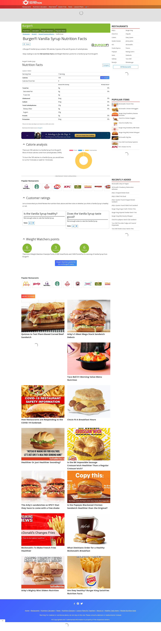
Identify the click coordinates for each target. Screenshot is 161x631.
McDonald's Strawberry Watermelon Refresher (123, 188)
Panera (128, 48)
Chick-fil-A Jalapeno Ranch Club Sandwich (124, 219)
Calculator (35, 31)
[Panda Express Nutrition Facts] (77, 284)
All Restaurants (125, 67)
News (70, 7)
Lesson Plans (78, 7)
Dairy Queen (129, 37)
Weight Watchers (47, 31)
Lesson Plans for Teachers (85, 611)
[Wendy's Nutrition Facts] (36, 284)
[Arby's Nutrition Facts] (47, 187)
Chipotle (128, 34)
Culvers (114, 37)
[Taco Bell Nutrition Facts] (26, 187)
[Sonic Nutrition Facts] (88, 284)
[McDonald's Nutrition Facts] (26, 284)
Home (27, 611)
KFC (113, 44)
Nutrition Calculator (40, 7)
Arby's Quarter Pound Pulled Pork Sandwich (125, 205)
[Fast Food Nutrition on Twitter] (81, 603)
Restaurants (26, 7)
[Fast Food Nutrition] (32, 2)
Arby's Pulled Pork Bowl (119, 196)
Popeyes (114, 52)
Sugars (25, 112)
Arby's (113, 30)
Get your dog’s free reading (85, 135)
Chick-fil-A (115, 34)
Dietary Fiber (27, 109)
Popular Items (60, 31)
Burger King (129, 30)
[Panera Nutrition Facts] (77, 187)
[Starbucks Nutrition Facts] (36, 187)
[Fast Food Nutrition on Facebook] (74, 603)
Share (27, 44)
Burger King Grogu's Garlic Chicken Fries (124, 209)
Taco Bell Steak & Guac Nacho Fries (123, 229)
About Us (100, 611)
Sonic (113, 55)
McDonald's (129, 44)
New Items (52, 7)
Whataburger (130, 62)
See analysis (104, 78)
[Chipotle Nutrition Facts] (98, 187)
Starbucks (129, 55)
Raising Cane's (130, 52)
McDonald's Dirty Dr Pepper (120, 184)
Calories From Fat (28, 81)
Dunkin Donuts (116, 41)
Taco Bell (128, 59)
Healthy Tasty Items (112, 611)
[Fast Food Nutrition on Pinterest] (78, 603)
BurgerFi (40, 128)
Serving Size (26, 74)
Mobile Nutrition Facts (128, 611)
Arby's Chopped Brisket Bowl (120, 193)
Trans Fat (26, 95)
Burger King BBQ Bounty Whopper (122, 216)
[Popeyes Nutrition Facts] (88, 187)
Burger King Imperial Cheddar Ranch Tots (124, 212)
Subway (114, 59)
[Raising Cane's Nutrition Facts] (108, 187)
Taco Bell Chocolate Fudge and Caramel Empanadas (124, 224)
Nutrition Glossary (68, 611)
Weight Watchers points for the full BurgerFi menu (66, 263)
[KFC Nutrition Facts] (67, 187)
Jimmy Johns (129, 41)
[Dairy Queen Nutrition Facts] (57, 187)
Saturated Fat (28, 91)
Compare (106, 65)
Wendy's (114, 62)
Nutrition (26, 31)
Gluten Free (62, 7)
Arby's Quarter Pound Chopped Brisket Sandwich (123, 201)
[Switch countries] (86, 7)
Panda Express (116, 48)
